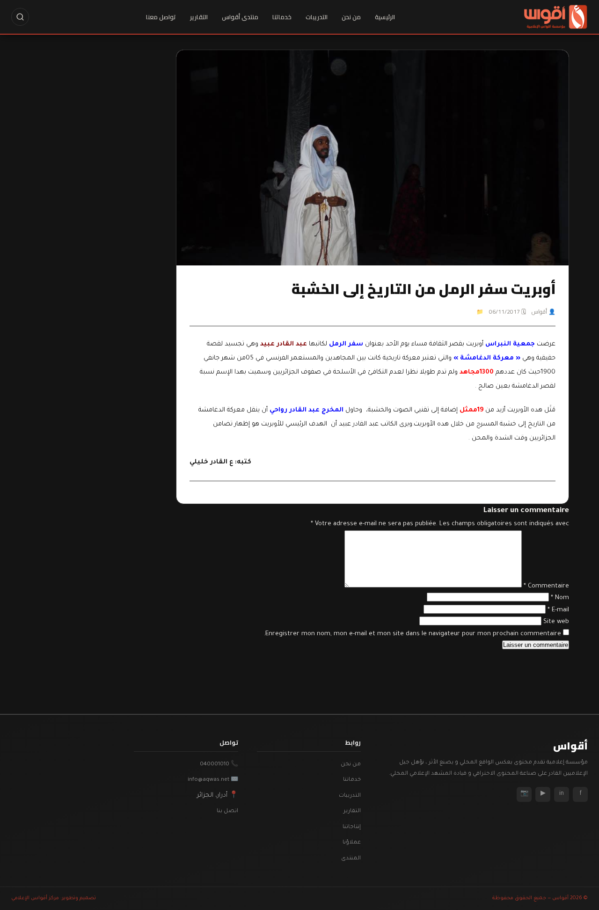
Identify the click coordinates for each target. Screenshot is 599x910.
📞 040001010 (219, 765)
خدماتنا (282, 16)
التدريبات (317, 16)
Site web (556, 621)
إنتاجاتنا (352, 827)
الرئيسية (385, 16)
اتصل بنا (227, 811)
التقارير (199, 16)
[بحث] (20, 17)
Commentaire (546, 586)
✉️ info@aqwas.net (213, 780)
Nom (560, 598)
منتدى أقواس (240, 16)
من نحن (351, 16)
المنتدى (351, 859)
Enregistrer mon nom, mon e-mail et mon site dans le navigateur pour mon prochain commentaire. (412, 634)
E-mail (558, 610)
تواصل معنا (161, 16)
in (561, 794)
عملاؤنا (352, 843)
